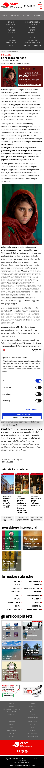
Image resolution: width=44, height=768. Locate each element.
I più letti (15, 15)
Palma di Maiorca (9, 648)
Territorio (11, 40)
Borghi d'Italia (11, 43)
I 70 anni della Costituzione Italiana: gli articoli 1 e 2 (11, 672)
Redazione (11, 715)
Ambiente (11, 33)
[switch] (38, 387)
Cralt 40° (11, 22)
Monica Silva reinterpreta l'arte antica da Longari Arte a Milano (11, 541)
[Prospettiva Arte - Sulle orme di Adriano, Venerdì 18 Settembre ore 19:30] (7, 484)
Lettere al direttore (32, 45)
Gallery (26, 15)
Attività (12, 37)
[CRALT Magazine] (11, 5)
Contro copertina (32, 43)
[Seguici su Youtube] (26, 752)
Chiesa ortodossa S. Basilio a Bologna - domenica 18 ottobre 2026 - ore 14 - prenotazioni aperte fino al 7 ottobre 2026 (22, 504)
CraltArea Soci (40, 6)
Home (4, 15)
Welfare (32, 27)
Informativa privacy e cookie (11, 709)
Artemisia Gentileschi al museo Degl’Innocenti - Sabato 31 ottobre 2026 (36, 501)
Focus (32, 37)
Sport (32, 30)
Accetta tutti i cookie (22, 415)
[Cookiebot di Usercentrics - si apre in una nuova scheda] (32, 350)
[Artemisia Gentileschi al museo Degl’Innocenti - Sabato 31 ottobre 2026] (36, 484)
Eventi (11, 27)
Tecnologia (32, 25)
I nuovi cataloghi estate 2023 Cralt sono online (32, 629)
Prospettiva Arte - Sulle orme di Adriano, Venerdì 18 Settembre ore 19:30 (7, 502)
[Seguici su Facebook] (18, 752)
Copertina (32, 40)
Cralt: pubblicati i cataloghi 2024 (9, 628)
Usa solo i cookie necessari (22, 418)
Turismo (11, 30)
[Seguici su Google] (22, 752)
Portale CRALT (11, 712)
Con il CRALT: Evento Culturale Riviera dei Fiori (31, 652)
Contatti (38, 15)
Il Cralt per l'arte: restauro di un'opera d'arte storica (10, 563)
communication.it (19, 765)
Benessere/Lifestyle (32, 22)
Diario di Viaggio (32, 33)
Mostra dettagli (31, 409)
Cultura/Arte (11, 25)
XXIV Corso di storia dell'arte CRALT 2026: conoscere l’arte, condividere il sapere (31, 541)
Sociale (12, 45)
